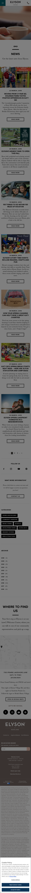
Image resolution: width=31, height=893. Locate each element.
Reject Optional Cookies (16, 885)
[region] (15, 875)
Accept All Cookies (15, 890)
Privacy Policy (12, 876)
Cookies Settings (15, 880)
